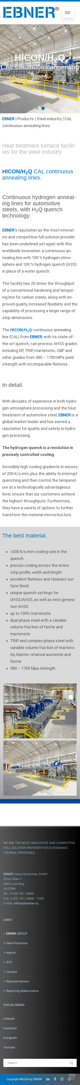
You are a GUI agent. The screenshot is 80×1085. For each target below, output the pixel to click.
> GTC (7, 962)
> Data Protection (15, 943)
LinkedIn (9, 1018)
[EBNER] (31, 21)
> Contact (10, 971)
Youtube (9, 1047)
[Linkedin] (48, 1079)
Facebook (10, 1028)
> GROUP (15, 933)
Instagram (10, 1037)
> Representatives (16, 981)
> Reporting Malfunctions (21, 991)
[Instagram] (62, 1079)
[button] (37, 108)
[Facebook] (55, 1079)
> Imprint (9, 952)
